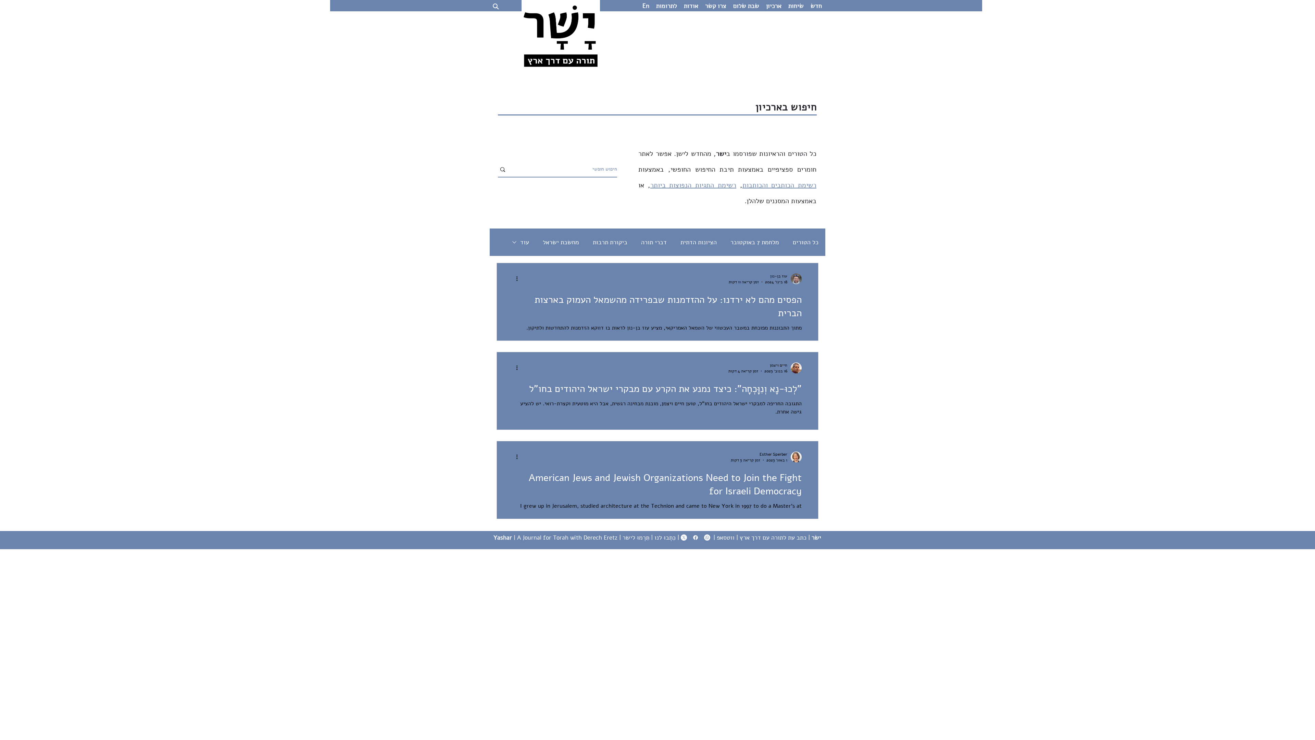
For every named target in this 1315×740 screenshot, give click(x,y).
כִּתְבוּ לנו (665, 537)
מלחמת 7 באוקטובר (754, 242)
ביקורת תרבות (610, 242)
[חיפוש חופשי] (503, 169)
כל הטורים (805, 242)
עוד (524, 242)
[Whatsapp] (707, 537)
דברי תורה (654, 242)
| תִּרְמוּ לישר (638, 537)
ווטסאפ (726, 537)
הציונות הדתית (698, 242)
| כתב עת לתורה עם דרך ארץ (780, 537)
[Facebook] (695, 537)
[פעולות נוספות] (514, 279)
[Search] (495, 6)
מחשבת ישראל (561, 242)
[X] (684, 537)
